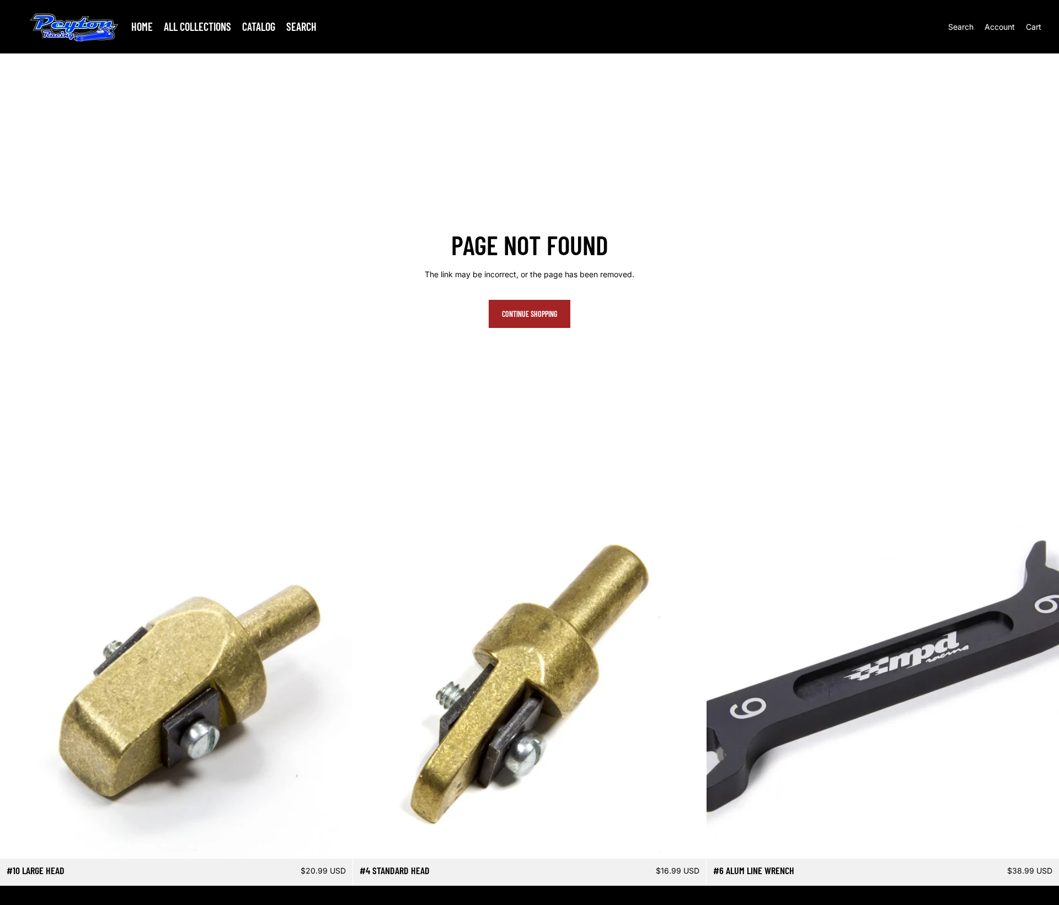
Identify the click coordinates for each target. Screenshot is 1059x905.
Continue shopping (529, 314)
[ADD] (336, 842)
